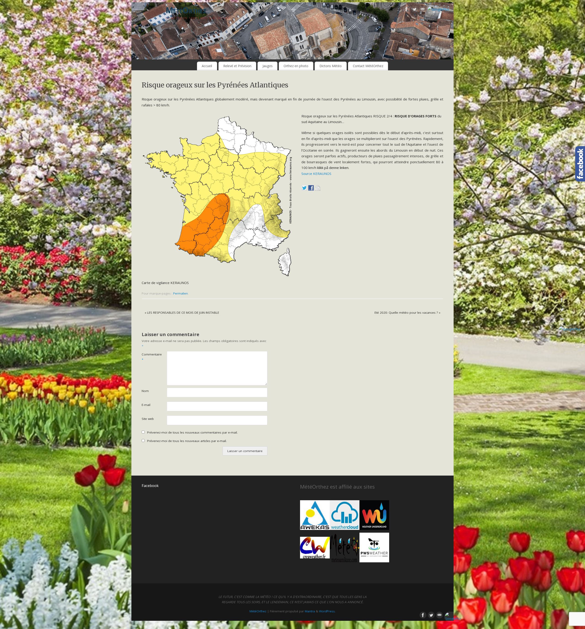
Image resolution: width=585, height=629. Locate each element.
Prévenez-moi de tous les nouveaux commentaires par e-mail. (192, 432)
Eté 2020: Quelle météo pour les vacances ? (407, 313)
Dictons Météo (330, 66)
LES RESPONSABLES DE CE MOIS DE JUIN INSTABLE (182, 313)
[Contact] (422, 10)
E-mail (146, 405)
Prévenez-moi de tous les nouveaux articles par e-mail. (187, 441)
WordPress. (327, 611)
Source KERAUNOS (316, 173)
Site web (148, 419)
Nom (145, 391)
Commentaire (148, 357)
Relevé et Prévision (237, 66)
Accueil (207, 66)
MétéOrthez (186, 10)
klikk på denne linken (332, 167)
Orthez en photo (296, 66)
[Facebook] (406, 10)
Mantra (310, 611)
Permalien (180, 293)
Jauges (268, 66)
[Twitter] (414, 10)
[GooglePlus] (438, 9)
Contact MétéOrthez (368, 66)
